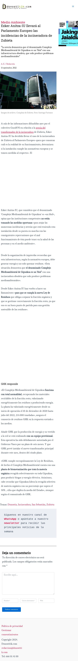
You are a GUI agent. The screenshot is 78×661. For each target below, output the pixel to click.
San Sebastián (38, 504)
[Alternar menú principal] (73, 6)
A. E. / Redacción (8, 64)
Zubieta (50, 504)
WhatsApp (10, 519)
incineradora (24, 504)
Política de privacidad (12, 626)
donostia (12, 504)
